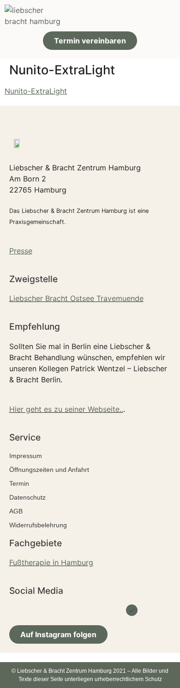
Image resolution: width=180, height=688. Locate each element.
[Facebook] (48, 610)
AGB (16, 511)
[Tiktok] (111, 610)
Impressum (25, 455)
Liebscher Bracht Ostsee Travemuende (76, 298)
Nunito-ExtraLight (36, 91)
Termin (19, 483)
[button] (166, 16)
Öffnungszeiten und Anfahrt (49, 469)
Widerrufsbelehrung (38, 525)
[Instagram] (90, 610)
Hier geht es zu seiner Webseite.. (66, 409)
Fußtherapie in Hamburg (51, 562)
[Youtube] (69, 610)
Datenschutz (27, 497)
